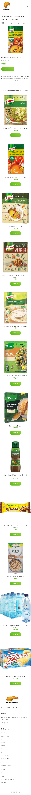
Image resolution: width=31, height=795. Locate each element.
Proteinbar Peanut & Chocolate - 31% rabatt (15, 527)
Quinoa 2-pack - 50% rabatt (15, 577)
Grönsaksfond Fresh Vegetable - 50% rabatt (15, 476)
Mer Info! (8, 69)
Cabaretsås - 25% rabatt (16, 426)
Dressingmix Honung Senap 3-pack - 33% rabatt (15, 376)
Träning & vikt (5, 755)
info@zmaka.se (6, 723)
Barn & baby (5, 736)
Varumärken (12, 57)
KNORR (19, 57)
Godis (3, 745)
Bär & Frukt (4, 733)
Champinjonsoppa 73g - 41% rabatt (15, 326)
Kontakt (3, 773)
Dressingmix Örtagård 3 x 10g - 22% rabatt (15, 128)
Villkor (3, 776)
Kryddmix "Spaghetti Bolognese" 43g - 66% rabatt (15, 276)
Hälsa (3, 749)
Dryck (3, 742)
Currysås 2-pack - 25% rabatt (15, 226)
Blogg (3, 770)
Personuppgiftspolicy (7, 779)
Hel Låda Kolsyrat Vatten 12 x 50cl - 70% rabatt (15, 626)
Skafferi (3, 752)
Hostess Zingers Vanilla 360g (15, 676)
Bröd (2, 739)
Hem (2, 22)
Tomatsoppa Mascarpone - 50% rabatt (15, 177)
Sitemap (3, 782)
